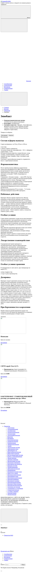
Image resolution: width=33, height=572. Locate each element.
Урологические (11, 494)
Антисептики (11, 434)
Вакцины (10, 437)
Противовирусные (12, 476)
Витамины (10, 438)
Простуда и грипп (12, 473)
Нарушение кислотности (14, 464)
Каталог (28, 81)
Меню (28, 17)
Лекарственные (11, 458)
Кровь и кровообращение (14, 456)
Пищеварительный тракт (14, 471)
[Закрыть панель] (1, 563)
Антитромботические (13, 435)
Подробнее (4, 342)
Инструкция (4, 135)
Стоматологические (13, 490)
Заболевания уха (12, 450)
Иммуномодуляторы (13, 453)
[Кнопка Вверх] (14, 515)
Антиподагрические (13, 432)
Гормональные (11, 443)
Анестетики (10, 427)
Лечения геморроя (12, 459)
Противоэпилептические (14, 485)
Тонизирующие (11, 493)
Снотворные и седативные (15, 488)
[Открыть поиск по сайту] (14, 25)
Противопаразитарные (14, 482)
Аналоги (11, 135)
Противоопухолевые (13, 481)
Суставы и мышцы (12, 491)
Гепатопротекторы (12, 440)
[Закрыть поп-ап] (1, 531)
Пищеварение (11, 470)
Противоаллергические (14, 475)
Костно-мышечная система (15, 455)
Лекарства (7, 426)
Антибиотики (11, 431)
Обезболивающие (12, 467)
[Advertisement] (16, 51)
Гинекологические (12, 441)
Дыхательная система (13, 447)
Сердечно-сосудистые (13, 487)
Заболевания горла (12, 449)
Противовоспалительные (14, 478)
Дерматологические (13, 444)
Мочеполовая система (13, 461)
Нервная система (12, 465)
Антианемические (12, 429)
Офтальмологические (13, 468)
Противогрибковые (13, 479)
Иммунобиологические (14, 452)
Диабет (9, 446)
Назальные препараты (13, 462)
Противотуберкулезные (14, 484)
